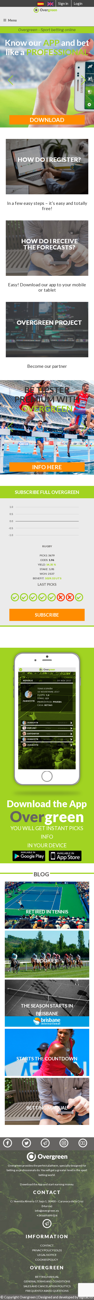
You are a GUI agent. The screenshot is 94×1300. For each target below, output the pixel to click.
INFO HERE (47, 467)
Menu (12, 20)
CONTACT (47, 1245)
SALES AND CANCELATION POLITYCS (47, 1286)
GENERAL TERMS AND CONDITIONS (47, 1281)
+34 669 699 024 (47, 1215)
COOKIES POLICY (47, 1259)
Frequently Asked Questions (47, 1290)
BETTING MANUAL (47, 1276)
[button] (10, 80)
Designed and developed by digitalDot (66, 1297)
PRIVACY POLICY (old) (47, 1250)
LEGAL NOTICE (47, 1255)
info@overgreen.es (47, 1210)
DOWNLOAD (47, 119)
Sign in (63, 3)
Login (78, 3)
